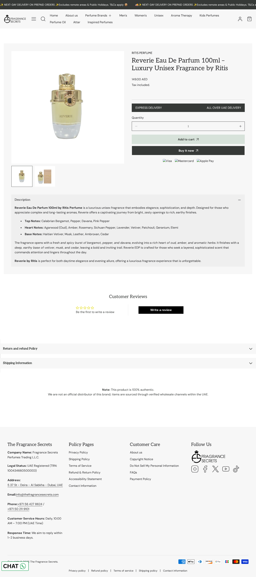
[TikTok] (236, 469)
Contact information (175, 570)
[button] (99, 15)
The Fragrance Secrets (44, 561)
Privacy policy (77, 570)
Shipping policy (148, 570)
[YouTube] (226, 469)
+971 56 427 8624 (30, 504)
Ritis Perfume (142, 53)
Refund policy (99, 570)
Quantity (138, 118)
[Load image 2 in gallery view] (44, 176)
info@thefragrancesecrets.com (37, 494)
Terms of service (123, 570)
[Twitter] (215, 469)
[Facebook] (205, 469)
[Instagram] (195, 469)
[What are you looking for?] (43, 19)
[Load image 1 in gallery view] (21, 176)
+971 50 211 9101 (18, 509)
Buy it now (186, 151)
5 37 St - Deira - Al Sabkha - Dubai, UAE (35, 485)
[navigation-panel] (34, 19)
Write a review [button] (161, 310)
